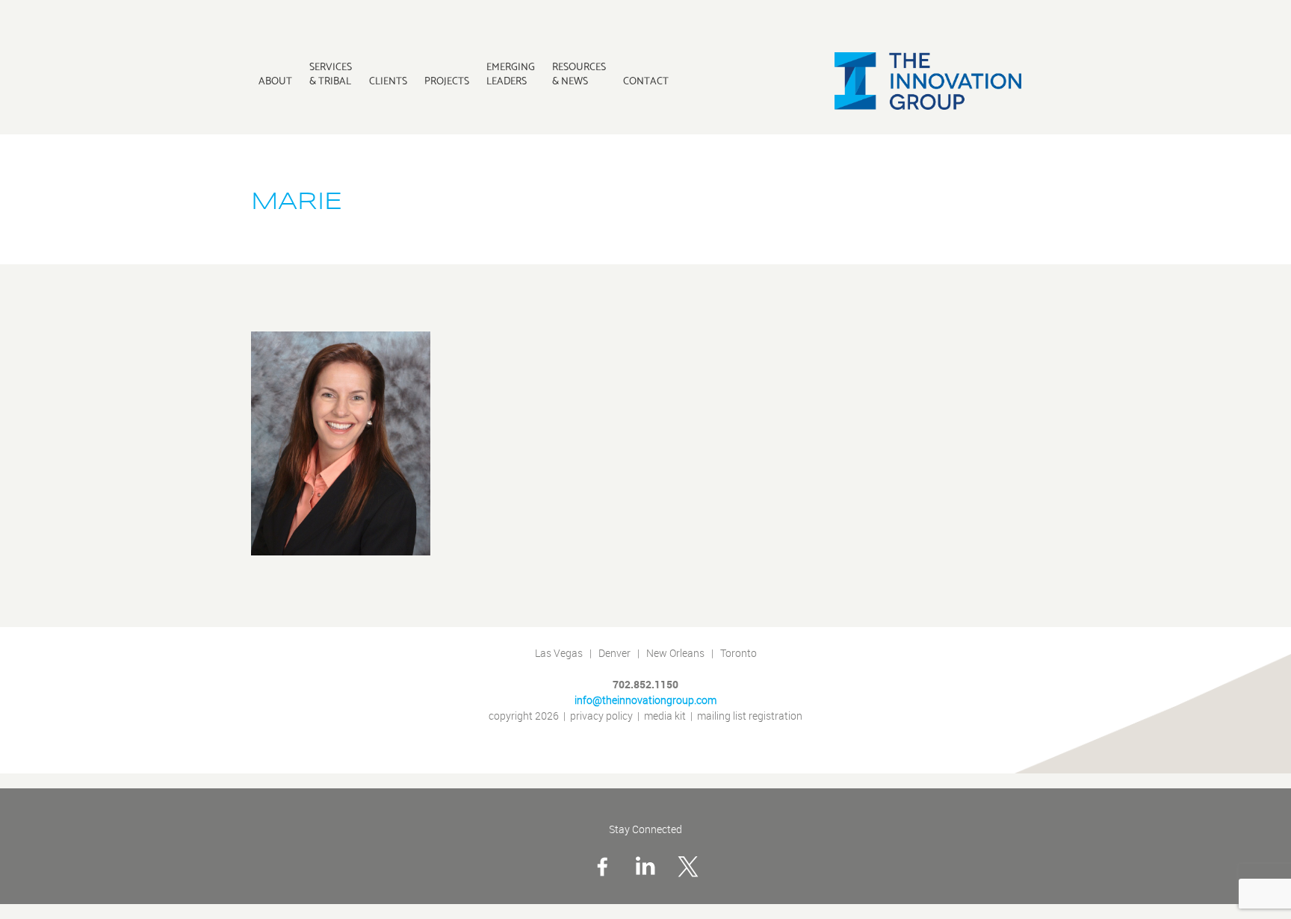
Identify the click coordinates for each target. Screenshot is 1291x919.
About (275, 81)
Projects (446, 81)
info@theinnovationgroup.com (645, 700)
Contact (646, 81)
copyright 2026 (524, 716)
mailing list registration (749, 716)
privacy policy (601, 716)
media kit (665, 716)
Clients (388, 81)
